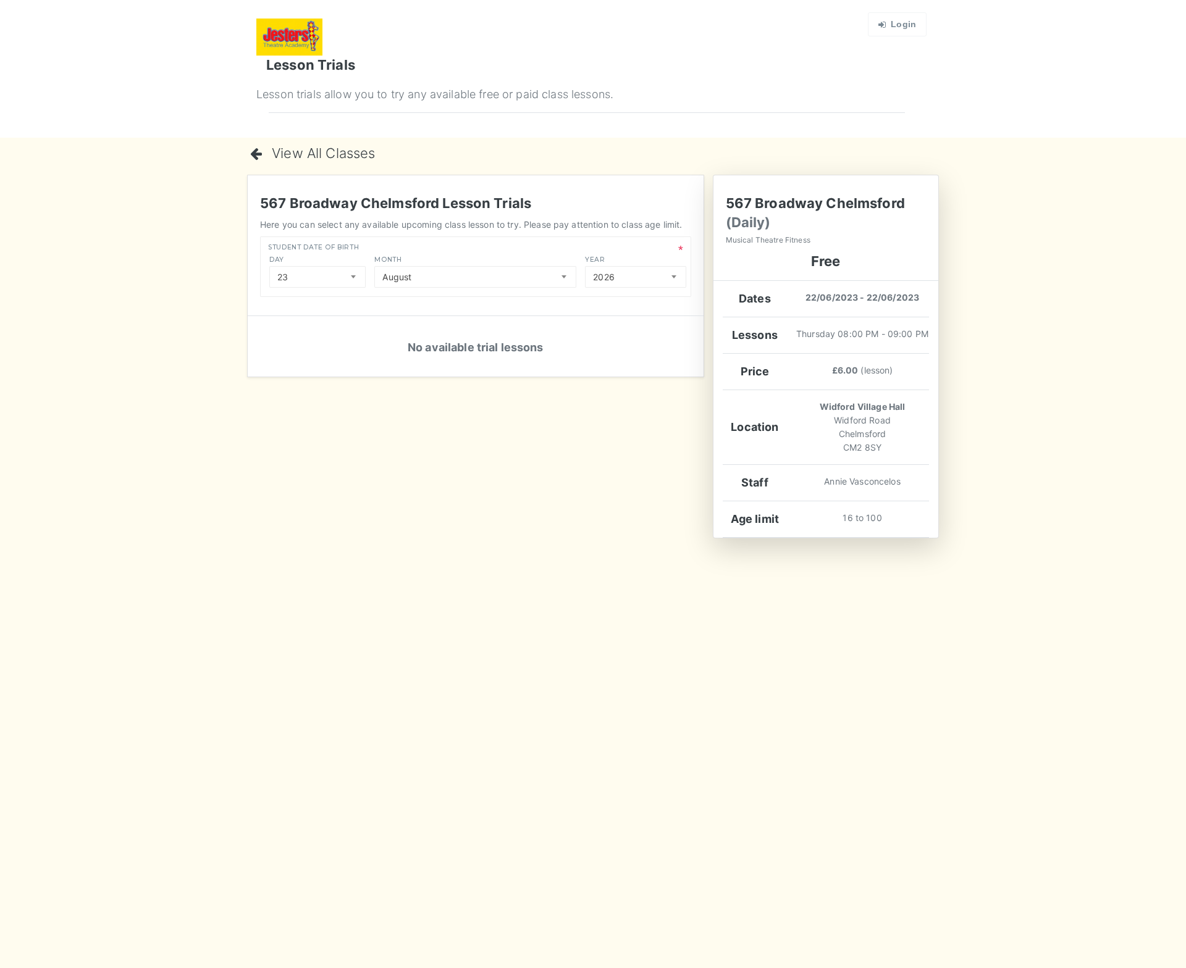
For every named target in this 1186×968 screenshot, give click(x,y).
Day (276, 260)
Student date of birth (313, 247)
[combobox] (317, 277)
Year (595, 260)
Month (388, 260)
